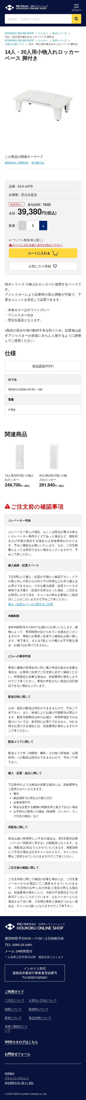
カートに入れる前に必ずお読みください (37, 245)
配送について (13, 1018)
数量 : (13, 225)
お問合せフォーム (17, 1053)
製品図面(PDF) (43, 366)
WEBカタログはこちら (21, 1041)
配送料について (38, 1009)
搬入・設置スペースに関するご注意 (30, 604)
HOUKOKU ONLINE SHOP (19, 33)
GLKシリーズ (59, 33)
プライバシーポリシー (17, 1078)
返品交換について (40, 1018)
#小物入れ (38, 162)
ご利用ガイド (14, 991)
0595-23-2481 (22, 944)
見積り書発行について (16, 1028)
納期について (13, 1009)
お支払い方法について (43, 1000)
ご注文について (14, 1000)
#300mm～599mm (16, 162)
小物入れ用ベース (14, 44)
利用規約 (9, 1073)
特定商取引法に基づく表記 (19, 1082)
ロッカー (43, 33)
